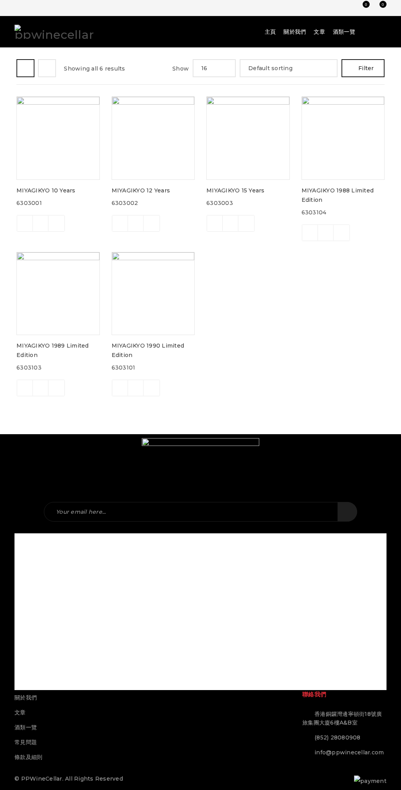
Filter (366, 68)
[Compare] (41, 223)
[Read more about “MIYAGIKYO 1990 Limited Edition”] (120, 388)
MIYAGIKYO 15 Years (235, 190)
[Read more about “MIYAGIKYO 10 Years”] (25, 223)
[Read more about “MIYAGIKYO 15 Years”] (215, 223)
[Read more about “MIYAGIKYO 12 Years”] (120, 223)
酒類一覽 (25, 727)
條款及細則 (28, 757)
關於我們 (25, 697)
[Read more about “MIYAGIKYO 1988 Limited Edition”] (310, 233)
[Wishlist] (56, 223)
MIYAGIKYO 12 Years (141, 190)
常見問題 (25, 742)
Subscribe (347, 512)
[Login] (345, 7)
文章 (20, 712)
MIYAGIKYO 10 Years (46, 190)
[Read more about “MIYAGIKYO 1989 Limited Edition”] (25, 388)
